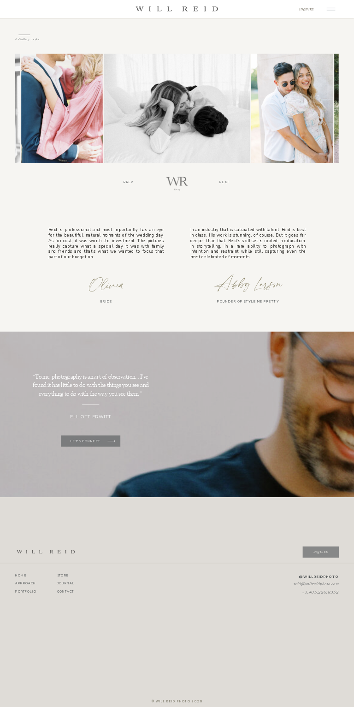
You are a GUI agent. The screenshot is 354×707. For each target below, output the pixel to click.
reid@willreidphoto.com (316, 584)
